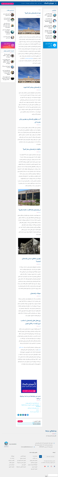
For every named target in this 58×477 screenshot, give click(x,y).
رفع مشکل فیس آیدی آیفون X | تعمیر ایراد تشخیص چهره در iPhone (6, 72)
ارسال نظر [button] (20, 421)
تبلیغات (31, 0)
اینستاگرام (37, 0)
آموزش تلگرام (11, 462)
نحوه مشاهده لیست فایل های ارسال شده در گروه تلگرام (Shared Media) (48, 21)
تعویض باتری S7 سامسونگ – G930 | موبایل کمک (6, 56)
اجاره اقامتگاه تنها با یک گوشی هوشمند (32, 403)
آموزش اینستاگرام (34, 462)
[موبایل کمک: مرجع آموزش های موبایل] (49, 3)
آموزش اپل (48, 0)
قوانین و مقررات (11, 460)
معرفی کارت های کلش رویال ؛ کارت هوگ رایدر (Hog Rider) (48, 32)
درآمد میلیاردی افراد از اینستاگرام (33, 408)
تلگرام (40, 0)
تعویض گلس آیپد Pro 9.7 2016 (6, 67)
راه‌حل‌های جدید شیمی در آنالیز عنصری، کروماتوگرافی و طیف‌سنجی (6, 32)
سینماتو (37, 410)
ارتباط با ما (12, 458)
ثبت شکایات (35, 458)
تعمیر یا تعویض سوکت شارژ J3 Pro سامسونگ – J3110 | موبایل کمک (6, 78)
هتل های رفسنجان (29, 58)
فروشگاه (12, 456)
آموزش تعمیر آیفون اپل (21, 460)
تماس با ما (23, 3)
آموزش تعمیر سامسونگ (21, 462)
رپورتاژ (40, 9)
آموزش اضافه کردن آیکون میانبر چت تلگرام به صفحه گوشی (48, 15)
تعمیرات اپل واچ (34, 469)
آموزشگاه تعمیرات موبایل (32, 465)
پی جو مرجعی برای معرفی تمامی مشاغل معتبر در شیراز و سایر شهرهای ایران (6, 25)
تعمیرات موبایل (23, 458)
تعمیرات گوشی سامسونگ (21, 467)
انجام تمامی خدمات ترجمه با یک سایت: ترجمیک (7, 20)
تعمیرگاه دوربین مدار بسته (34, 412)
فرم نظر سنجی (11, 465)
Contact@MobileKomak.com (27, 447)
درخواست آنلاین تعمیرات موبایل (7, 3)
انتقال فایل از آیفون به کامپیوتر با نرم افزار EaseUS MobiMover (31, 405)
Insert (46, 476)
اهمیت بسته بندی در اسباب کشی (6, 37)
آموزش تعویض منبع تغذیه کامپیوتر (6, 14)
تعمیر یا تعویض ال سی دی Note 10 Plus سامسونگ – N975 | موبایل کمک (6, 61)
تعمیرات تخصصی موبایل (9, 51)
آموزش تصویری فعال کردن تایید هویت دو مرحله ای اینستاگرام (48, 37)
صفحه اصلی (40, 3)
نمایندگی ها (35, 456)
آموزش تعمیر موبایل (33, 460)
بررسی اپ (33, 0)
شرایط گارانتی (23, 456)
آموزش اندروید (44, 0)
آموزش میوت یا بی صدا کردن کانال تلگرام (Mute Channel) (48, 27)
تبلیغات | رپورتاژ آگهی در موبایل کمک (31, 3)
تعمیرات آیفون (11, 467)
